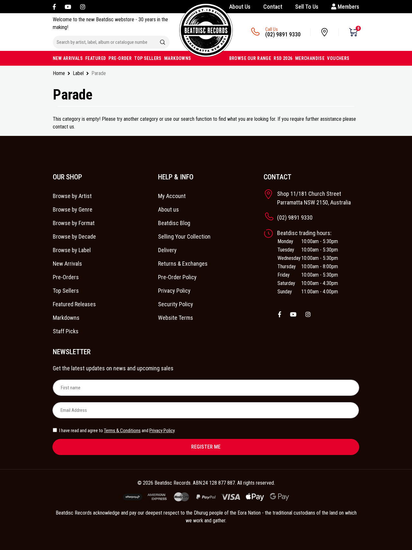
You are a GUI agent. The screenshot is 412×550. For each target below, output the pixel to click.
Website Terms (175, 317)
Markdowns (66, 317)
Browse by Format (74, 223)
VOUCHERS (338, 58)
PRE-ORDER (120, 58)
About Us (239, 6)
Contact (272, 6)
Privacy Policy (174, 290)
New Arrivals (67, 263)
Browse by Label (72, 250)
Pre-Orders (66, 277)
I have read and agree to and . (116, 430)
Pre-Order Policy (177, 277)
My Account (172, 196)
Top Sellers (66, 290)
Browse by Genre (72, 209)
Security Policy (175, 304)
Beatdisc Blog (174, 223)
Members (347, 6)
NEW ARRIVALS (68, 58)
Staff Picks (66, 331)
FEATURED (95, 58)
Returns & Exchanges (183, 263)
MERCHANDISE (310, 58)
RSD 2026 (283, 58)
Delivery (167, 250)
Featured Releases (74, 304)
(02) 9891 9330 (283, 34)
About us (168, 209)
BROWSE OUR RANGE (250, 58)
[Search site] (162, 42)
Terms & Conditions (122, 430)
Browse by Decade (74, 236)
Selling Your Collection (184, 236)
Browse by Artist (72, 196)
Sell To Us (306, 6)
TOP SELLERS (148, 58)
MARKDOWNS (177, 58)
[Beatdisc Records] (206, 30)
